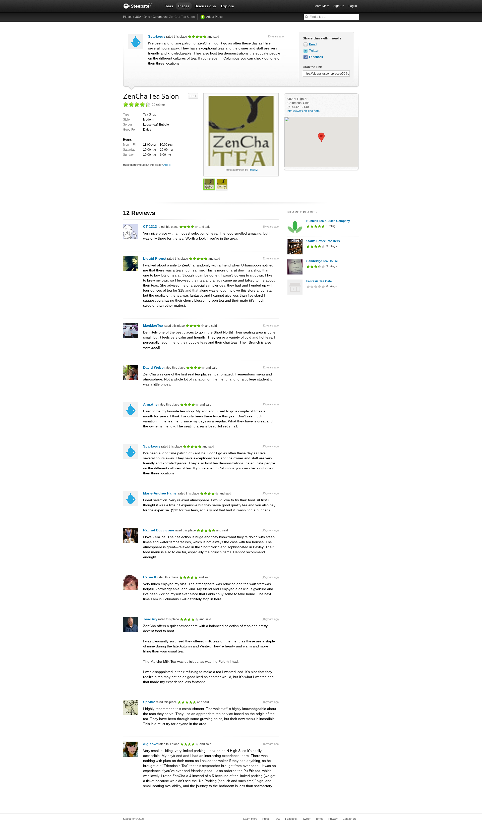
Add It (166, 164)
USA (138, 17)
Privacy (333, 818)
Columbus (160, 17)
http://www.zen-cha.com (303, 111)
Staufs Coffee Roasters (323, 241)
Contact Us (349, 818)
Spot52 (149, 702)
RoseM (253, 169)
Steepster (140, 6)
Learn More (321, 6)
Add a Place (214, 17)
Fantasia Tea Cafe (319, 281)
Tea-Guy (150, 619)
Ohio (147, 17)
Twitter (314, 50)
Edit (193, 95)
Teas (169, 6)
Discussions (205, 6)
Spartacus (156, 36)
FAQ (277, 818)
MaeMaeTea (153, 325)
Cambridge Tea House (322, 261)
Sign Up (338, 6)
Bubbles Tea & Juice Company (328, 221)
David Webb (153, 367)
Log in (352, 6)
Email (313, 44)
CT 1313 (150, 227)
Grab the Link (312, 67)
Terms (319, 818)
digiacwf (150, 744)
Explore (227, 6)
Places (184, 6)
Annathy (150, 404)
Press (266, 818)
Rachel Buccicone (158, 530)
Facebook (316, 57)
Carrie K (150, 577)
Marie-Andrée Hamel (160, 493)
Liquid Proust (154, 258)
